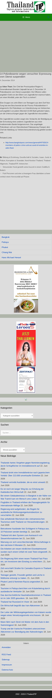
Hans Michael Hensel (11, 257)
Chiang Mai (7, 252)
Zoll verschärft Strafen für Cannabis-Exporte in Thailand (26, 568)
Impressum (7, 665)
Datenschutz (7, 670)
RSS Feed (6, 654)
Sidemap (6, 659)
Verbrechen (23, 164)
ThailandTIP (13, 164)
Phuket (5, 247)
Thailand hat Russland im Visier (15, 602)
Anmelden (6, 647)
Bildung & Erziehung (11, 157)
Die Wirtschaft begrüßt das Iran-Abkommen (20, 605)
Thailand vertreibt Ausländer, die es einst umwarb (23, 482)
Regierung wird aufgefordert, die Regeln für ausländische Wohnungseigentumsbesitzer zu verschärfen (21, 512)
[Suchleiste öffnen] (48, 17)
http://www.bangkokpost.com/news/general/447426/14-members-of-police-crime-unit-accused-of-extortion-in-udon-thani (27, 145)
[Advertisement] (26, 46)
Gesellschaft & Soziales (29, 157)
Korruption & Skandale (15, 160)
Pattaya (5, 242)
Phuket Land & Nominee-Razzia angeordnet (20, 582)
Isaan (41, 157)
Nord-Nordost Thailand (34, 160)
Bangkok (6, 237)
